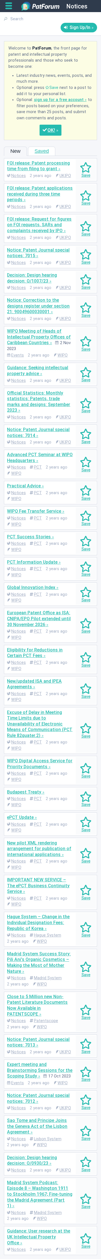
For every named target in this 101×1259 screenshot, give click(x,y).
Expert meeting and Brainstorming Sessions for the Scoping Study (39, 1070)
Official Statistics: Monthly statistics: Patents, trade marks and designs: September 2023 (38, 401)
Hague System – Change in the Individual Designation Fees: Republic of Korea (38, 922)
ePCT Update (20, 817)
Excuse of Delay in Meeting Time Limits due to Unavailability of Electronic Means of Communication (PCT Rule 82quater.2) (39, 724)
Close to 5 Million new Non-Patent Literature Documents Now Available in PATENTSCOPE (37, 1005)
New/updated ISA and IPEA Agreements (34, 684)
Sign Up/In (80, 27)
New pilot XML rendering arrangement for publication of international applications (39, 848)
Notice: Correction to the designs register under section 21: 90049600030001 (38, 305)
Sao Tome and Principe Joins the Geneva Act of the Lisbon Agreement (37, 1126)
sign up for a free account (59, 99)
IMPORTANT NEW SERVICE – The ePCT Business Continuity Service (38, 885)
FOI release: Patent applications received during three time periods (40, 193)
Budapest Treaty (24, 792)
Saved (42, 151)
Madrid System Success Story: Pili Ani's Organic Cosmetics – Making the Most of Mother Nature (39, 962)
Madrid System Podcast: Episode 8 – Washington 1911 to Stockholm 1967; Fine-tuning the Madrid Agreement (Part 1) (39, 1194)
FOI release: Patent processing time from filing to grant (38, 166)
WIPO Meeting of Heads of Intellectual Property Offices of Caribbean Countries (39, 336)
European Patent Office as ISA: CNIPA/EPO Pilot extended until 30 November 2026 (39, 618)
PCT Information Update (32, 562)
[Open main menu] (10, 6)
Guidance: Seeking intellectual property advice (37, 370)
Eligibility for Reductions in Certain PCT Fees (35, 652)
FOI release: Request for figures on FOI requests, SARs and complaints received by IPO (39, 224)
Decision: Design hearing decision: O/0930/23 (32, 1160)
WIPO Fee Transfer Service (34, 511)
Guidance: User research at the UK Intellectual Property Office (38, 1236)
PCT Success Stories (29, 536)
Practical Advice (24, 486)
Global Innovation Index (31, 587)
